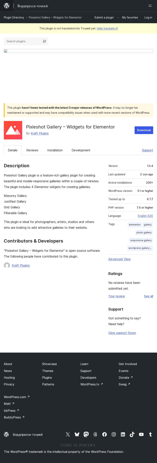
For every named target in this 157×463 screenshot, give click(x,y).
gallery (148, 224)
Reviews (32, 150)
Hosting (9, 377)
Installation (55, 150)
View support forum (122, 333)
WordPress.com (17, 397)
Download (144, 130)
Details (12, 150)
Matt (9, 404)
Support (147, 150)
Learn (84, 364)
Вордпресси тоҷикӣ (28, 434)
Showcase (49, 364)
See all (148, 296)
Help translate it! (107, 28)
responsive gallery (141, 240)
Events (123, 371)
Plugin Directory (14, 17)
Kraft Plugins (40, 133)
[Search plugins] (44, 41)
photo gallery (144, 232)
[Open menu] (151, 6)
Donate (126, 377)
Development (81, 150)
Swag (124, 384)
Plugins (47, 377)
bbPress (11, 410)
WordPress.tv (91, 384)
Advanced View (119, 259)
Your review (116, 296)
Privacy (9, 384)
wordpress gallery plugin (140, 248)
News (8, 371)
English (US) (145, 215)
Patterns (48, 384)
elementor (135, 224)
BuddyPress (14, 417)
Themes (47, 371)
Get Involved (128, 364)
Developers (88, 377)
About (8, 364)
